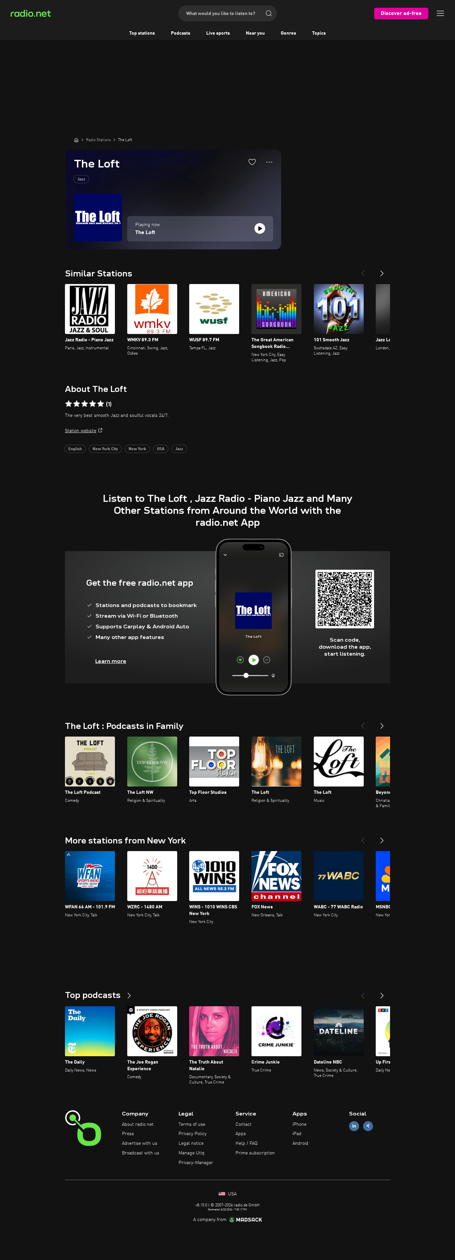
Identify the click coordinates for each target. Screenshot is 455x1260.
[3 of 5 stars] (85, 404)
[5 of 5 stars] (101, 404)
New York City (105, 449)
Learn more (110, 661)
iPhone (299, 1124)
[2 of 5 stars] (77, 404)
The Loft (145, 232)
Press (128, 1133)
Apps (240, 1133)
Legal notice (191, 1143)
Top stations (142, 33)
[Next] (382, 271)
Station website (80, 431)
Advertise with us (139, 1143)
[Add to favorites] (252, 162)
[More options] (269, 162)
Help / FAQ (246, 1143)
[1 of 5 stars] (69, 404)
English (75, 449)
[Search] (269, 13)
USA (161, 449)
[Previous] (363, 271)
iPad (296, 1133)
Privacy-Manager (196, 1162)
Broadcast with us (140, 1153)
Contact (243, 1124)
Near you (255, 33)
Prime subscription (255, 1153)
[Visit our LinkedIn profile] (354, 1125)
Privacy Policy (193, 1133)
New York (137, 449)
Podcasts (180, 33)
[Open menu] (440, 13)
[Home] (76, 140)
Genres (288, 33)
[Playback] (259, 228)
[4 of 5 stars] (93, 404)
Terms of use (192, 1124)
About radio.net (138, 1124)
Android (300, 1143)
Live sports (218, 33)
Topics (319, 33)
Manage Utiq (192, 1153)
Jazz (81, 179)
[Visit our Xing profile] (368, 1125)
